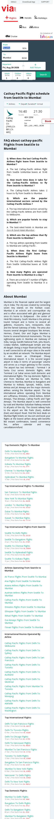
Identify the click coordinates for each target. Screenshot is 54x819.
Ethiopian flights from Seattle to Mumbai (25, 611)
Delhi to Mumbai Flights (16, 451)
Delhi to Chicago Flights (16, 736)
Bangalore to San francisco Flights (22, 762)
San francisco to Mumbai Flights (21, 492)
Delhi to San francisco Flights (19, 723)
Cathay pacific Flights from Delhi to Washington (22, 709)
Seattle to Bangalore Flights (18, 539)
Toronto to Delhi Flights (16, 755)
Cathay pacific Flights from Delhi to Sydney (22, 652)
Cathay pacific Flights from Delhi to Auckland (22, 673)
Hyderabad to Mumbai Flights (19, 477)
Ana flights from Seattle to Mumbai (22, 581)
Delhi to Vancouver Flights (18, 743)
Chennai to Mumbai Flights (18, 470)
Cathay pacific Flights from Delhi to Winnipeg (22, 695)
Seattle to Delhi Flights (16, 533)
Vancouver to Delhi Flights (18, 775)
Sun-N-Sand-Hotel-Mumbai (21, 230)
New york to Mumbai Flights (19, 498)
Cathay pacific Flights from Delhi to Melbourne (22, 644)
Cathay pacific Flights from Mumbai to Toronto (24, 687)
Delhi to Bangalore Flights (17, 809)
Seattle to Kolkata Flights (17, 558)
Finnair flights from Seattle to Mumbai (24, 627)
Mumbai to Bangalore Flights (19, 816)
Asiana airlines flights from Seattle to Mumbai (23, 587)
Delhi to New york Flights (17, 781)
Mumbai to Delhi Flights (16, 796)
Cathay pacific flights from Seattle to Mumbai (23, 601)
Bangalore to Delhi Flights (17, 803)
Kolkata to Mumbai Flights (18, 464)
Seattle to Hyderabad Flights (19, 552)
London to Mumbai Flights (18, 505)
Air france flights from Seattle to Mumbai (25, 576)
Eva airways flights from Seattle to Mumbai (22, 621)
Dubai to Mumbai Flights (17, 511)
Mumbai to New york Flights (19, 768)
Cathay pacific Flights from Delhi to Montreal (22, 680)
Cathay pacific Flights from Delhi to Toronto (22, 666)
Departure (7, 64)
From (5, 44)
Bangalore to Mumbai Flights (19, 457)
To (4, 54)
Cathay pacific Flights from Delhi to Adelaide (22, 702)
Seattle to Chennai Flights (17, 545)
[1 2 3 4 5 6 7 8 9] (7, 78)
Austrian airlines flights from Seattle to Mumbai (24, 594)
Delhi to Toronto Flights (16, 730)
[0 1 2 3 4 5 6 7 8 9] (18, 78)
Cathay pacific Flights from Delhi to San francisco (24, 659)
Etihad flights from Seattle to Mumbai (24, 615)
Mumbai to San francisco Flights (21, 749)
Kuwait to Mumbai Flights (17, 517)
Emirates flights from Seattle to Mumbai (25, 607)
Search (43, 74)
